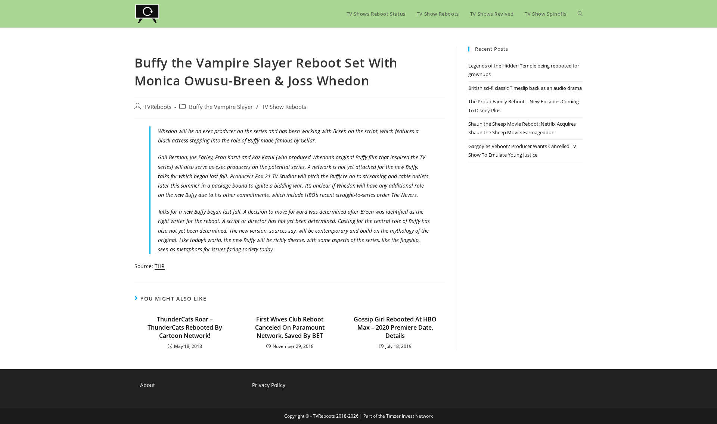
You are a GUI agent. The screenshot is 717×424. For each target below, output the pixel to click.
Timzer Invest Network (409, 416)
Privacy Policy (268, 385)
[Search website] (580, 14)
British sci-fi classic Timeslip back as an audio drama (525, 88)
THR (160, 266)
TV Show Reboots (284, 106)
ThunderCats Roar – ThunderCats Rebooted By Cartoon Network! (185, 327)
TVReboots (157, 106)
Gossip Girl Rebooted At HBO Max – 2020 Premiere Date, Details (395, 327)
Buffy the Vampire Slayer (221, 106)
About (147, 385)
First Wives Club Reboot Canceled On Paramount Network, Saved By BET (290, 327)
